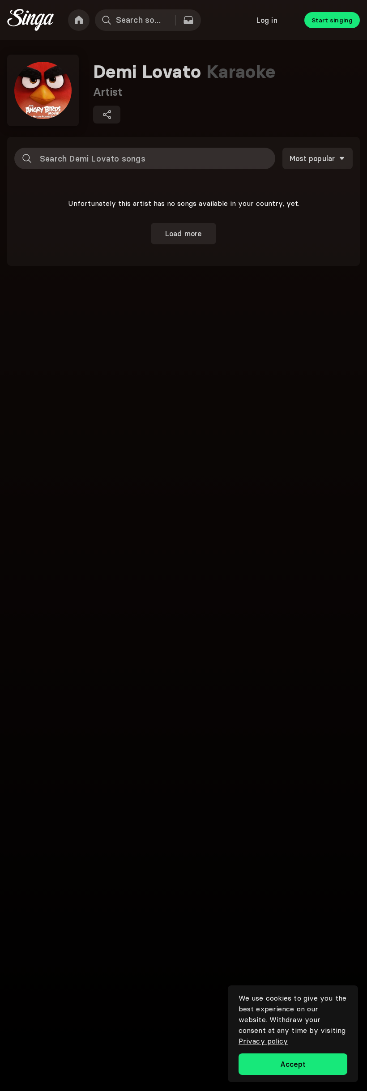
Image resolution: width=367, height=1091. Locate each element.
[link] (79, 20)
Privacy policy (263, 1040)
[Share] (106, 115)
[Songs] (188, 20)
